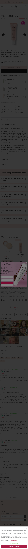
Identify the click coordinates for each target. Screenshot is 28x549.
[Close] (26, 528)
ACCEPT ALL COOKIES (14, 546)
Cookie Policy (14, 540)
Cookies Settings (14, 543)
